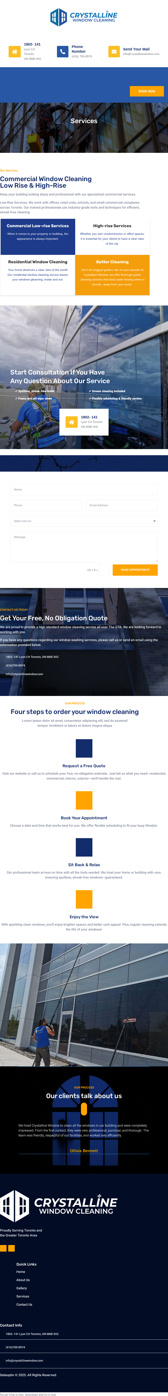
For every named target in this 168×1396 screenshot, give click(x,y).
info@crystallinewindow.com (24, 674)
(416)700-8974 (15, 665)
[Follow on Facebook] (3, 1248)
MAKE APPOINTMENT (135, 570)
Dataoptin (7, 1375)
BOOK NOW (146, 91)
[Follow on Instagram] (11, 1248)
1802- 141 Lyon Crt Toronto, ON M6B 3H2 (32, 657)
